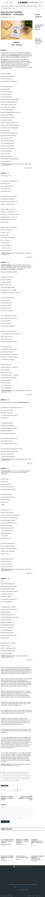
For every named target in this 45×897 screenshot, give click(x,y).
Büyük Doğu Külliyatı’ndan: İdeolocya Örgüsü (39, 40)
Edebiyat (2, 785)
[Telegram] (17, 790)
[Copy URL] (20, 790)
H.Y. (31, 845)
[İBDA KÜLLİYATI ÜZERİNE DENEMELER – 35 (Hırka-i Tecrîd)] (7, 851)
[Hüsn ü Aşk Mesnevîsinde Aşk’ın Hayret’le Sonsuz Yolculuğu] (7, 835)
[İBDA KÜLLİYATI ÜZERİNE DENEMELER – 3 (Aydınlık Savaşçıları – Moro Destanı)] (22, 835)
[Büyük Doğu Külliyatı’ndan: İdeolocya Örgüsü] (40, 35)
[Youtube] (7, 2)
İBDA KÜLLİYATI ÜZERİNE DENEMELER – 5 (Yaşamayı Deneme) (7, 798)
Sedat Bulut (18, 859)
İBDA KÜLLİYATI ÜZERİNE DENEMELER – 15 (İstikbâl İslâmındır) (37, 857)
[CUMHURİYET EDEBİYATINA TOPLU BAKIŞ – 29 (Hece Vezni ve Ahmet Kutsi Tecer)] (37, 835)
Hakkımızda (29, 895)
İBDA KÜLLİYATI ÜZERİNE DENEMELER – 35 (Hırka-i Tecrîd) (7, 857)
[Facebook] (2, 2)
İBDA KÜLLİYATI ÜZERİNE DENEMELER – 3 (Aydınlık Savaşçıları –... (22, 841)
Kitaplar (6, 785)
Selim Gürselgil (4, 17)
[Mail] (4, 2)
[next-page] (37, 47)
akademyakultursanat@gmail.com (24, 887)
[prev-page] (36, 47)
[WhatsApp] (15, 790)
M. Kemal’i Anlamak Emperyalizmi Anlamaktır (39, 26)
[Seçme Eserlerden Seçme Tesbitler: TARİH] (22, 851)
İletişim (33, 895)
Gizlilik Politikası (38, 895)
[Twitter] (5, 2)
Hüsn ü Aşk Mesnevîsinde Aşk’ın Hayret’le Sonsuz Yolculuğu (7, 841)
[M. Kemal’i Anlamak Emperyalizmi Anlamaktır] (40, 21)
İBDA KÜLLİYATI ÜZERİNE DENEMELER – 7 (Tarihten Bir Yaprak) (25, 798)
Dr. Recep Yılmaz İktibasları (6, 844)
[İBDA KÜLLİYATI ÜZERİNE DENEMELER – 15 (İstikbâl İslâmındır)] (37, 851)
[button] (41, 2)
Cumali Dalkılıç (38, 43)
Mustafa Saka (37, 29)
